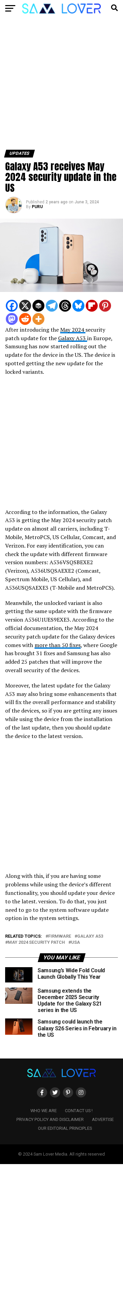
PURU (37, 206)
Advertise (103, 1119)
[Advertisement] (61, 86)
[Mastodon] (12, 319)
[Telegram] (52, 306)
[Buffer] (38, 306)
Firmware (59, 936)
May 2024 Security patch (36, 942)
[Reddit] (25, 319)
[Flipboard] (92, 306)
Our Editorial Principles (65, 1128)
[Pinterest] (105, 306)
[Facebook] (12, 306)
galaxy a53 (90, 936)
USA (75, 942)
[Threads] (65, 306)
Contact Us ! (79, 1110)
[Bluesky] (78, 306)
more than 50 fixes (58, 645)
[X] (25, 306)
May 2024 (72, 329)
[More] (38, 319)
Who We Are (43, 1110)
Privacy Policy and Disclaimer (50, 1119)
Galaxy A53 (72, 338)
